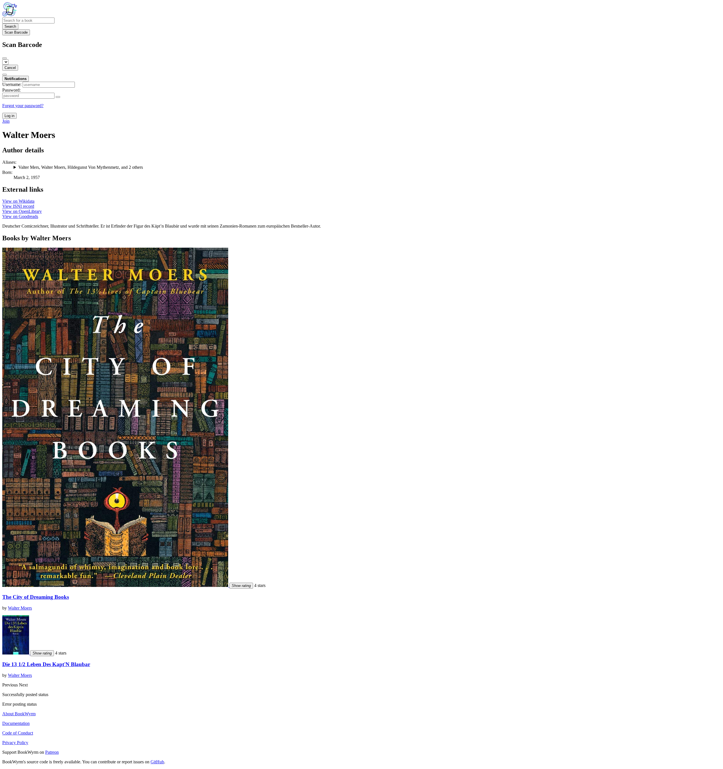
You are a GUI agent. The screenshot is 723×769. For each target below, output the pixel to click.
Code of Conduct (17, 733)
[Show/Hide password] (58, 97)
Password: (11, 90)
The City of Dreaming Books (35, 597)
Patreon (52, 752)
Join (6, 121)
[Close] (4, 58)
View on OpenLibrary (22, 211)
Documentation (16, 723)
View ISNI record (18, 206)
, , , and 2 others (80, 167)
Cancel (10, 68)
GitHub (157, 761)
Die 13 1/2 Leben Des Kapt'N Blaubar (46, 664)
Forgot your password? (22, 105)
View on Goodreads (20, 216)
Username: (11, 84)
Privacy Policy (15, 742)
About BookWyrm (19, 713)
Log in (9, 116)
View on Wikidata (18, 201)
